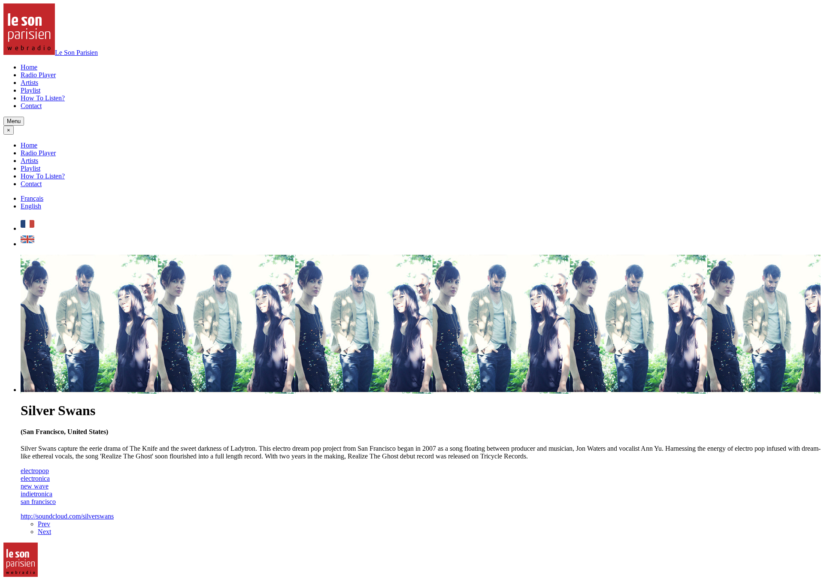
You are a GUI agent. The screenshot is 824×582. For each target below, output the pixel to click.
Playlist (30, 90)
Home (29, 67)
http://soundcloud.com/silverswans (67, 516)
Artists (29, 82)
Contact (31, 105)
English (31, 206)
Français (32, 198)
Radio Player (38, 74)
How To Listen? (43, 98)
